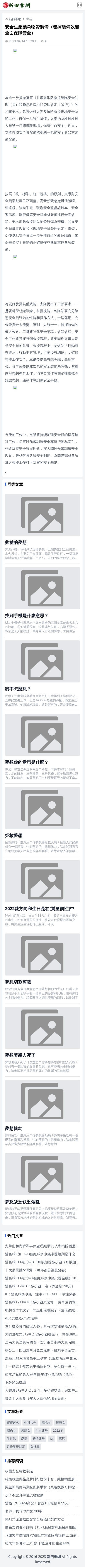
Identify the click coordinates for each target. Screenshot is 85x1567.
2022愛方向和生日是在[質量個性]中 (39, 908)
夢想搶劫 (13, 1128)
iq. (52, 1438)
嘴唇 (62, 1438)
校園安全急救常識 (19, 1471)
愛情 (24, 1438)
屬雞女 (60, 1422)
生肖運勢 (42, 1430)
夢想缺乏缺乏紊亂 (22, 1202)
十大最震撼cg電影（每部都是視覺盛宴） (36, 1270)
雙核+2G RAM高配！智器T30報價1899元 (37, 1503)
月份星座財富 (16, 1446)
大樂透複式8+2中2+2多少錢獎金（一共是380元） (43, 1334)
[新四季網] (16, 5)
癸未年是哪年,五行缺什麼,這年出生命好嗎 (37, 1543)
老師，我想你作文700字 (23, 1511)
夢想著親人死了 (20, 1055)
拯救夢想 (13, 835)
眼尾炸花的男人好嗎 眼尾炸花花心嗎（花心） (40, 1374)
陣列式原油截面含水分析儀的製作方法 (34, 1519)
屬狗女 (11, 1430)
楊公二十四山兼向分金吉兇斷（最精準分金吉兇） (43, 1350)
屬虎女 (46, 1422)
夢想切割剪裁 (18, 982)
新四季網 (15, 19)
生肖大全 (30, 1422)
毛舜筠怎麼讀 (15, 1382)
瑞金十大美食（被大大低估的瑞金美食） (36, 1398)
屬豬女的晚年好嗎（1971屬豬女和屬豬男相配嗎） (44, 1527)
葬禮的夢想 (16, 542)
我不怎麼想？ (18, 689)
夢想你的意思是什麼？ (27, 762)
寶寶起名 (13, 1422)
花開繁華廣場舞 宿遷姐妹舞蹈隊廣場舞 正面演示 (42, 1535)
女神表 (34, 1446)
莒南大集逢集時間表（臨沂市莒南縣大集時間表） (43, 1342)
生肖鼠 (11, 1438)
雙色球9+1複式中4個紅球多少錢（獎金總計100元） (45, 1278)
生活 (29, 19)
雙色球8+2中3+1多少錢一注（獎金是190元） (40, 1286)
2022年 (58, 1430)
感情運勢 (38, 1438)
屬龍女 (25, 1430)
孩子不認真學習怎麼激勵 (24, 1495)
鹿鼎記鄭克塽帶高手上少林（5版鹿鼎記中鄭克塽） (44, 1358)
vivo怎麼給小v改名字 (21, 1318)
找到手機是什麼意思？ (27, 615)
